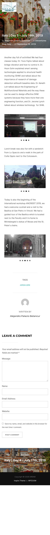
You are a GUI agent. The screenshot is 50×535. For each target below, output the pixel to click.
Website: (6, 411)
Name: (5, 386)
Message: (6, 358)
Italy (9, 44)
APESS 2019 (25, 285)
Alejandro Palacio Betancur (17, 40)
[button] (7, 126)
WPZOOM (32, 481)
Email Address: (9, 398)
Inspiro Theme (19, 481)
